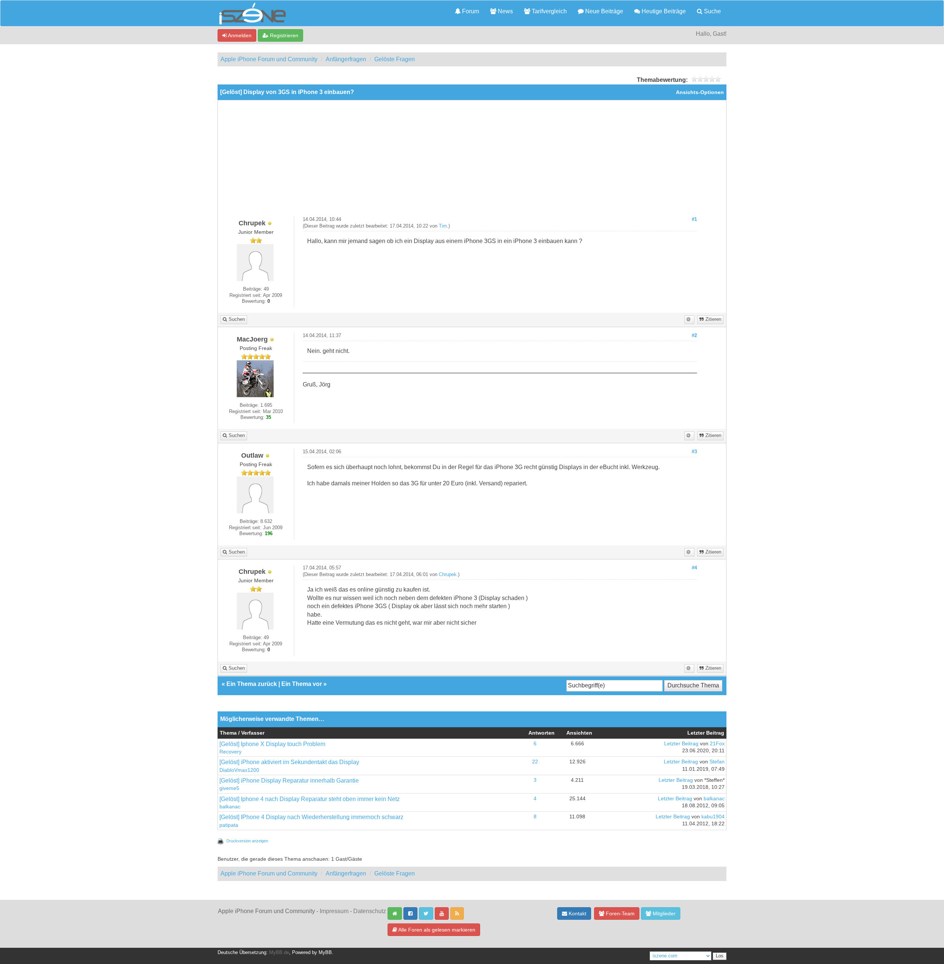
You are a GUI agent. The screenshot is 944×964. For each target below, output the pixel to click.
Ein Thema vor (301, 684)
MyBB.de (279, 952)
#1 (694, 219)
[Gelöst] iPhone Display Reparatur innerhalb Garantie (289, 780)
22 (535, 761)
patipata (228, 825)
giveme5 (229, 788)
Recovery (230, 752)
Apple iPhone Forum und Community (269, 59)
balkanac (229, 806)
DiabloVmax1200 (239, 770)
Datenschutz (369, 911)
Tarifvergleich (548, 11)
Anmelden (239, 35)
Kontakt (576, 913)
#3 (694, 451)
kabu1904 (713, 816)
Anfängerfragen (346, 59)
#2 (694, 335)
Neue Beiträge (603, 11)
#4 (694, 568)
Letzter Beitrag (681, 743)
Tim (443, 226)
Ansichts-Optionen (700, 92)
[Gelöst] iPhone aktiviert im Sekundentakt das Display (289, 762)
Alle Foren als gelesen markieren (436, 930)
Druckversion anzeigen (247, 841)
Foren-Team (619, 913)
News (504, 11)
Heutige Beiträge (663, 11)
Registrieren (283, 35)
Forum (470, 11)
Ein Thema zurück (251, 684)
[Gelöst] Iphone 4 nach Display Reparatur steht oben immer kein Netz (309, 799)
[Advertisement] (472, 161)
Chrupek (448, 574)
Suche (711, 11)
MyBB (325, 952)
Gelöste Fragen (394, 59)
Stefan (717, 761)
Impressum (334, 911)
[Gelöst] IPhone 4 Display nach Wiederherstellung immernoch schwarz (311, 817)
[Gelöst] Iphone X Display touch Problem (272, 744)
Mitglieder (663, 913)
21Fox (717, 743)
